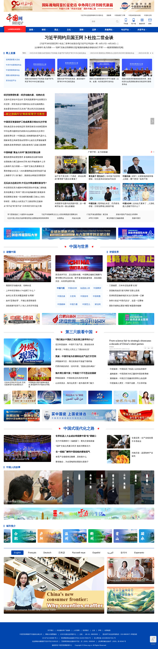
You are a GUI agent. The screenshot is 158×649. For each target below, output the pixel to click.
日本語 (61, 552)
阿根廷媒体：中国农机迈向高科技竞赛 (71, 378)
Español (96, 552)
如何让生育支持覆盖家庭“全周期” (20, 295)
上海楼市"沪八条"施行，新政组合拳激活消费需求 (25, 175)
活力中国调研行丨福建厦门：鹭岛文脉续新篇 (75, 441)
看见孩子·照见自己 (97, 176)
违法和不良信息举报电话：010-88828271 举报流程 (120, 634)
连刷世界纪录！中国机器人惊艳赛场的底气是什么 (25, 136)
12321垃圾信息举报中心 (68, 634)
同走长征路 (76, 218)
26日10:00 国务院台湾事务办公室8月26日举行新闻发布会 (112, 53)
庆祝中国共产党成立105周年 (127, 214)
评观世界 (114, 252)
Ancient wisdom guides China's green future (126, 610)
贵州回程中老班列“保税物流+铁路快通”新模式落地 (76, 152)
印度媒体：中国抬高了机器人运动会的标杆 (128, 369)
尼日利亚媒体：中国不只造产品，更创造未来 (74, 344)
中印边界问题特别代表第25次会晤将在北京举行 (24, 131)
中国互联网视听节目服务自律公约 (31, 634)
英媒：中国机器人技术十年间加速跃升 (124, 362)
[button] (152, 121)
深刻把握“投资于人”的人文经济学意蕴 (22, 306)
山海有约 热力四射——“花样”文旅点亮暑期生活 (55, 47)
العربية (110, 552)
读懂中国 (11, 252)
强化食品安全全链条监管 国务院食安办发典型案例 (25, 127)
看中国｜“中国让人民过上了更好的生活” (72, 349)
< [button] (150, 53)
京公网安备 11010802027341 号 (105, 638)
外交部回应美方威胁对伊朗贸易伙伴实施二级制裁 (25, 188)
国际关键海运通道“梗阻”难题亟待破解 (125, 306)
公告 (93, 630)
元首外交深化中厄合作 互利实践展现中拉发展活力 (25, 99)
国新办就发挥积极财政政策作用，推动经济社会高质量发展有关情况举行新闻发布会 (136, 81)
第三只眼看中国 (79, 332)
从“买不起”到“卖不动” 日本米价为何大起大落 (23, 206)
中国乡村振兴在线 (135, 15)
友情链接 (107, 630)
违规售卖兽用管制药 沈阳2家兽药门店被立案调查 (25, 145)
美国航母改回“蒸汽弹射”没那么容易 (124, 291)
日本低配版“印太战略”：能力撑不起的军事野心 (127, 279)
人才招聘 (77, 630)
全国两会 (60, 218)
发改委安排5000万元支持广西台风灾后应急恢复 (24, 109)
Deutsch (47, 552)
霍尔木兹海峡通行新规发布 (33, 192)
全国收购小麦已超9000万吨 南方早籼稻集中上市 (24, 162)
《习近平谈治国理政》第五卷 (97, 214)
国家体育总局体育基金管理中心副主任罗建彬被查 (25, 140)
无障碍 (153, 644)
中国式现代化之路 (79, 428)
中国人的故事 (13, 467)
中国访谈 (126, 176)
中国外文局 (148, 15)
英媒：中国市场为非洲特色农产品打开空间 (75, 356)
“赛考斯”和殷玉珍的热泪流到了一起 (20, 502)
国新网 (109, 15)
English (17, 552)
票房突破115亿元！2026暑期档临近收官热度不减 (25, 171)
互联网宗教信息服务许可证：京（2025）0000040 (78, 641)
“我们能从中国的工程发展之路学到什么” (74, 339)
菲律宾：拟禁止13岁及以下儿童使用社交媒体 (23, 201)
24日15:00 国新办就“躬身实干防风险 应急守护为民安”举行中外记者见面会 (58, 53)
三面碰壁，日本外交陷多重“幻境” (123, 285)
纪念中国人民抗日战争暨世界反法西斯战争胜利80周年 (28, 218)
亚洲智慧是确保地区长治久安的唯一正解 (126, 295)
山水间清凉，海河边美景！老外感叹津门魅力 (74, 383)
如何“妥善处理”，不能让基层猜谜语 (21, 301)
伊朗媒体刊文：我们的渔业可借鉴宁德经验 (73, 361)
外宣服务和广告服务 (63, 630)
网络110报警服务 (51, 634)
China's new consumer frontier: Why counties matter (31, 610)
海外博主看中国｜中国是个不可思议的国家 (75, 373)
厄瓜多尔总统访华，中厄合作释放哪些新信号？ (24, 279)
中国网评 (97, 288)
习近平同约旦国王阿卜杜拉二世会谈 (79, 37)
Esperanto (139, 552)
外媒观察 (8, 363)
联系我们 (86, 630)
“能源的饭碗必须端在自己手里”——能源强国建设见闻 (100, 47)
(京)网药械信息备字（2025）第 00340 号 (112, 641)
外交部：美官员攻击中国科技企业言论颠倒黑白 (24, 104)
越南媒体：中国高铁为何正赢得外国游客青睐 (129, 374)
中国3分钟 (127, 203)
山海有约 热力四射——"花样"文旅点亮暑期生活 (24, 166)
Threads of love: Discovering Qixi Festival (125, 580)
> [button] (152, 53)
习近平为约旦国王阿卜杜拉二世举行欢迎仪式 (59, 43)
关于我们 (51, 630)
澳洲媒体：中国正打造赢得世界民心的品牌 (128, 378)
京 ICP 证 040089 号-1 (50, 638)
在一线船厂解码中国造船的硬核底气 (73, 451)
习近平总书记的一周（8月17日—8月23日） (99, 43)
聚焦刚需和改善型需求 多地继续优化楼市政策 (23, 157)
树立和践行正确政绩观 (115, 218)
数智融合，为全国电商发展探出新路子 (72, 462)
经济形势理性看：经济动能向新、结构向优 (24, 95)
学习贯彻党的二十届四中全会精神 (20, 214)
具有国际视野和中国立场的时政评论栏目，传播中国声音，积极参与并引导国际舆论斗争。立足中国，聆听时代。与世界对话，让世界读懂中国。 (78, 278)
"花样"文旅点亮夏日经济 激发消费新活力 (73, 446)
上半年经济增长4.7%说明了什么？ (20, 291)
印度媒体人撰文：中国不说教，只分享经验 (128, 383)
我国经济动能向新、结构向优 (18, 285)
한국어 (124, 552)
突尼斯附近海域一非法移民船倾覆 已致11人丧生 (24, 197)
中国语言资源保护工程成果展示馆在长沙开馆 (25, 122)
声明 (99, 630)
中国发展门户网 (120, 15)
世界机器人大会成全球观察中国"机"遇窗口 (76, 436)
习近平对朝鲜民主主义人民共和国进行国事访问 (59, 214)
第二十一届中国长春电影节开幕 (17, 459)
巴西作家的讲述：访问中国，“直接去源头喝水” (75, 366)
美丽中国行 (136, 218)
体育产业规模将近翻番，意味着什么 (71, 457)
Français (32, 552)
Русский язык (78, 552)
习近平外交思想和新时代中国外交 (92, 15)
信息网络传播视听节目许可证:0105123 (45, 641)
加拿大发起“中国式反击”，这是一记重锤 (126, 301)
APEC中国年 (94, 218)
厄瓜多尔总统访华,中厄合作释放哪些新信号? (25, 183)
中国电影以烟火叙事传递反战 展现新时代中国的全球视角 (39, 385)
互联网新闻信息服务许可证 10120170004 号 (76, 638)
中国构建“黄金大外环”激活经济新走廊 (22, 152)
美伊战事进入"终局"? (13, 192)
